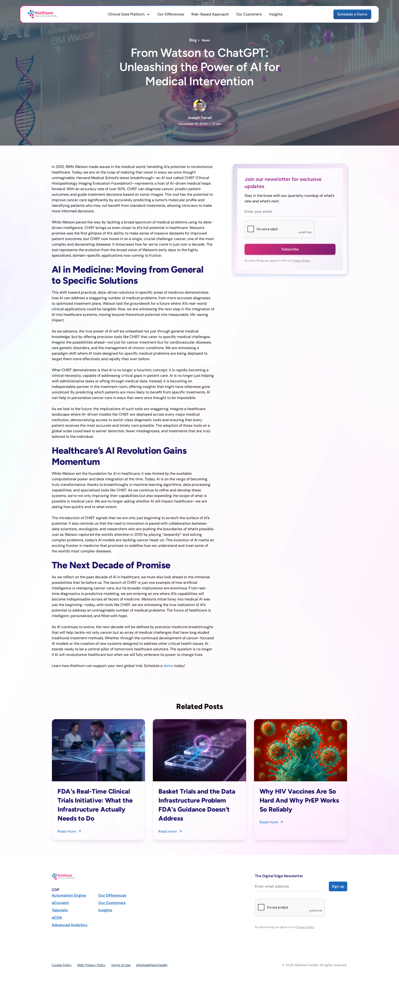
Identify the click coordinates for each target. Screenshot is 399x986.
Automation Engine (69, 895)
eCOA (57, 917)
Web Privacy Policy (91, 965)
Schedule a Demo (352, 14)
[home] (42, 14)
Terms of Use (120, 965)
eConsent (60, 902)
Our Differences (170, 14)
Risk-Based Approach (210, 14)
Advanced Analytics (69, 924)
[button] (129, 14)
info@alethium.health (151, 965)
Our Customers (249, 14)
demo (168, 665)
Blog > (195, 40)
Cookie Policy (62, 965)
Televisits (60, 910)
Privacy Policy (305, 927)
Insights (275, 14)
